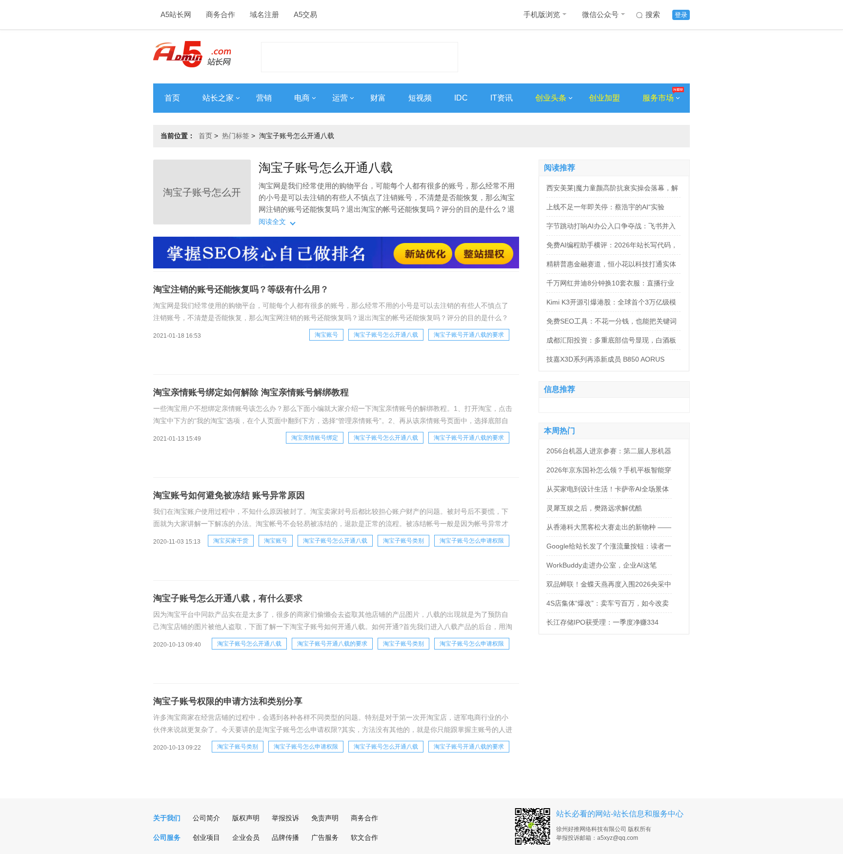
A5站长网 (176, 14)
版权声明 (246, 818)
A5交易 (305, 14)
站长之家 (218, 98)
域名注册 (264, 14)
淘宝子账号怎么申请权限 (472, 540)
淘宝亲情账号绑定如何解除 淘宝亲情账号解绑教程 (251, 392)
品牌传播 (285, 837)
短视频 (420, 98)
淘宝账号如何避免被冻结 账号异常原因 (229, 495)
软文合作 (364, 837)
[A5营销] (336, 266)
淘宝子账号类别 (403, 540)
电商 (302, 98)
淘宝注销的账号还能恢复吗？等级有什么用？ (241, 289)
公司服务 (167, 837)
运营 (340, 98)
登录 (681, 15)
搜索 (652, 14)
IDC (461, 98)
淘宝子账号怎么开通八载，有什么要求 (227, 598)
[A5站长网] (192, 54)
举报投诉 (285, 818)
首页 (172, 98)
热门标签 (235, 136)
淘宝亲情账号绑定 (314, 437)
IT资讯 (501, 98)
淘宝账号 (326, 334)
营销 (264, 98)
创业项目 (206, 837)
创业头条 (550, 98)
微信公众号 (600, 14)
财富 (378, 98)
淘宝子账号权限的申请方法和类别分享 (227, 701)
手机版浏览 (541, 14)
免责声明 (325, 818)
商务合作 (220, 14)
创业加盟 (604, 98)
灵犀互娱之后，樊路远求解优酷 (594, 508)
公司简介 (206, 818)
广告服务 (325, 837)
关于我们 (167, 818)
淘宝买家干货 (230, 540)
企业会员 (246, 837)
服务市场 (658, 98)
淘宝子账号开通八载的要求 (469, 334)
